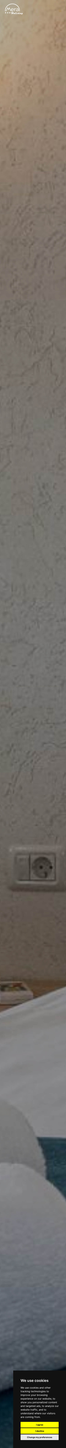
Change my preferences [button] (39, 1437)
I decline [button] (39, 1431)
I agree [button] (39, 1424)
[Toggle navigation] (60, 10)
